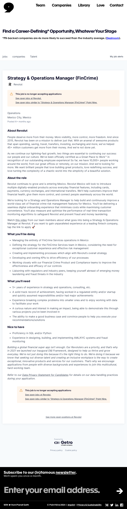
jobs (4, 56)
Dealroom (112, 38)
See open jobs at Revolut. (28, 98)
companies (18, 56)
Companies (61, 5)
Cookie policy (71, 450)
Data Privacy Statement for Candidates (45, 374)
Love (101, 5)
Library (84, 5)
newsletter (66, 473)
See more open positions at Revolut (63, 417)
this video (21, 220)
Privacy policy (56, 450)
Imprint (71, 505)
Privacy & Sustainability (89, 505)
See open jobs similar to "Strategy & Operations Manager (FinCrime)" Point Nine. (56, 102)
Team (40, 5)
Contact (116, 5)
